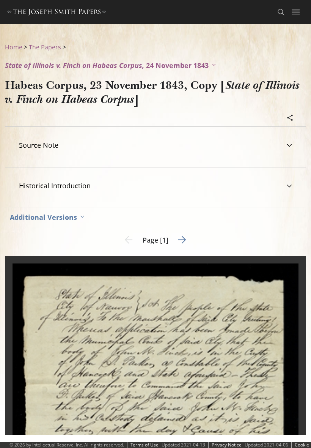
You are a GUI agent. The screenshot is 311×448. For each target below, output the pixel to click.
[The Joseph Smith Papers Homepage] (57, 13)
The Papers (45, 47)
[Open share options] (290, 118)
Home (13, 47)
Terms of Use (144, 445)
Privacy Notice (227, 445)
